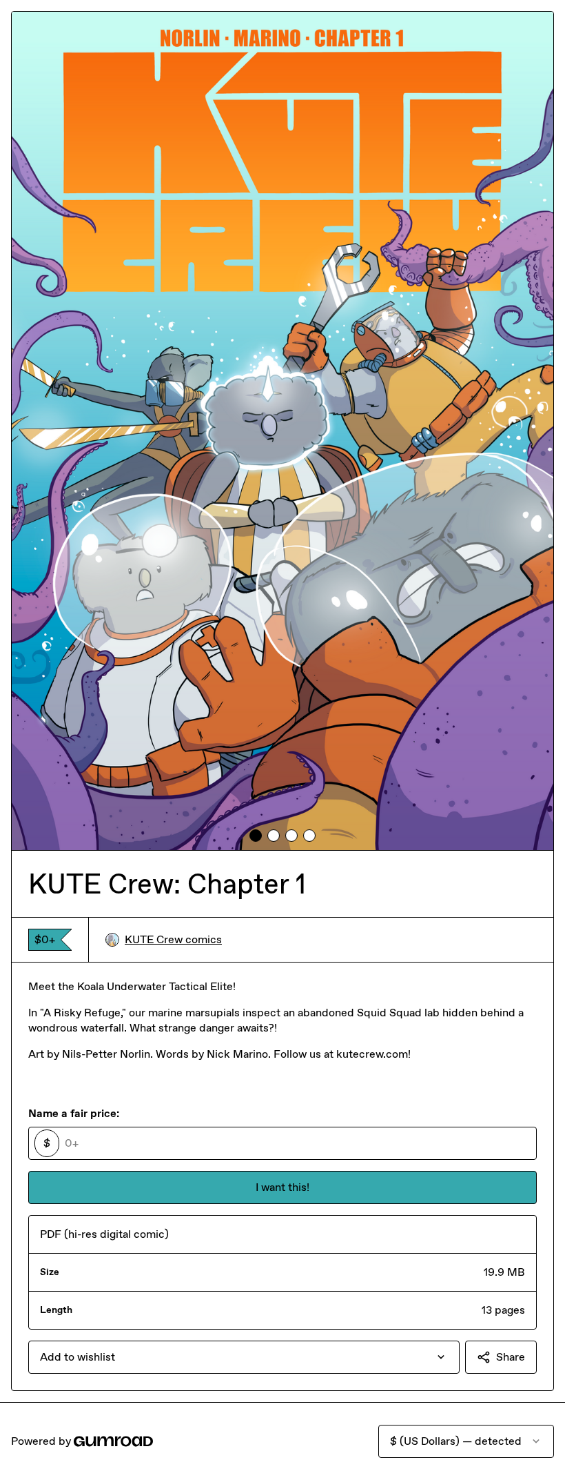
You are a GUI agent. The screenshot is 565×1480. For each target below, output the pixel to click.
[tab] (255, 835)
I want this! (282, 1187)
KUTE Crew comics (173, 939)
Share (510, 1356)
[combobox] (244, 1357)
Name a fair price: (73, 1113)
